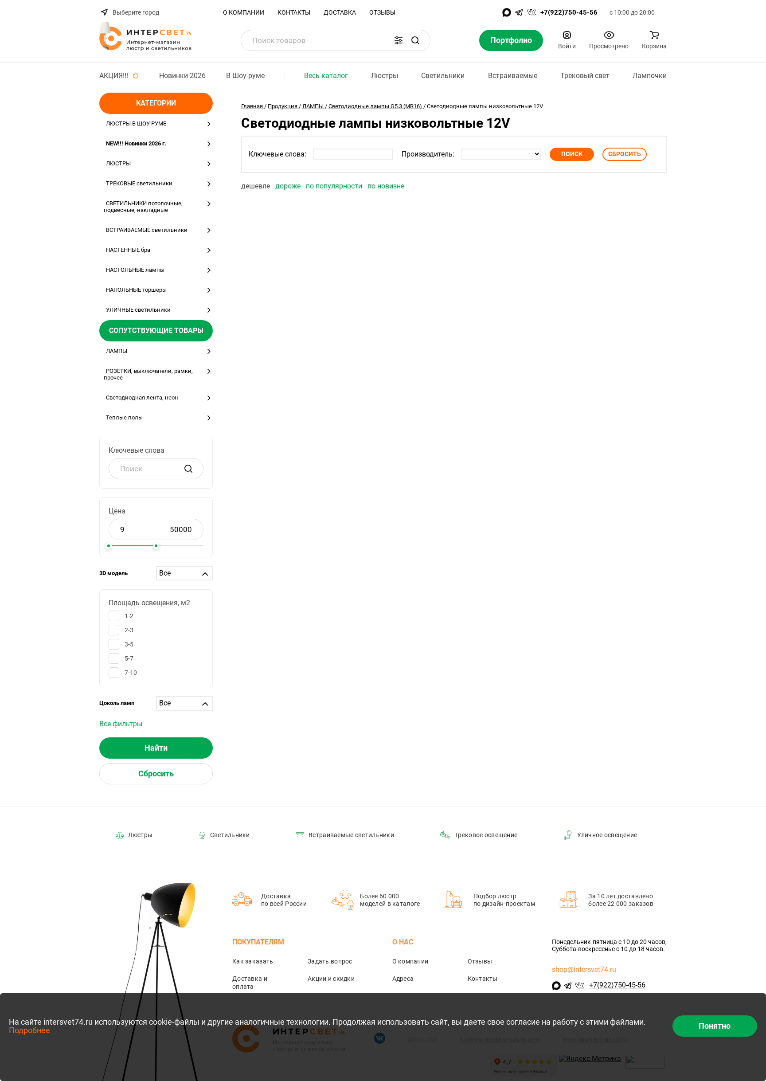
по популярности (335, 186)
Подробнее (29, 1030)
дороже (288, 186)
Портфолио (511, 40)
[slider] (109, 546)
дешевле (256, 186)
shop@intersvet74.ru (584, 969)
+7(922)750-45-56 (569, 12)
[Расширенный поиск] (398, 40)
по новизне (385, 186)
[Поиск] (415, 40)
